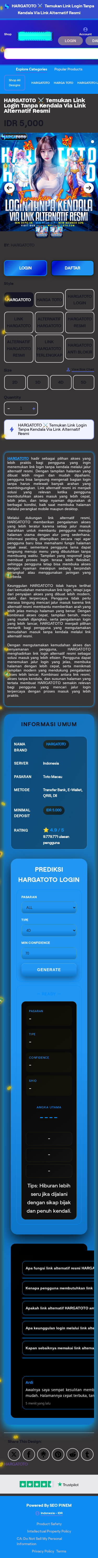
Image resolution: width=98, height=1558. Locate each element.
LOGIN (70, 41)
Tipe (24, 919)
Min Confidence (35, 942)
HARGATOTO (18, 458)
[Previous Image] (9, 188)
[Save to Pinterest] (58, 1454)
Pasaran (29, 897)
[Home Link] (35, 36)
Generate (49, 969)
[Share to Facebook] (28, 1454)
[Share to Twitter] (14, 1454)
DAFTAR (72, 268)
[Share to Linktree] (43, 1454)
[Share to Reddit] (72, 1454)
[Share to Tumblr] (87, 1454)
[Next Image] (88, 188)
